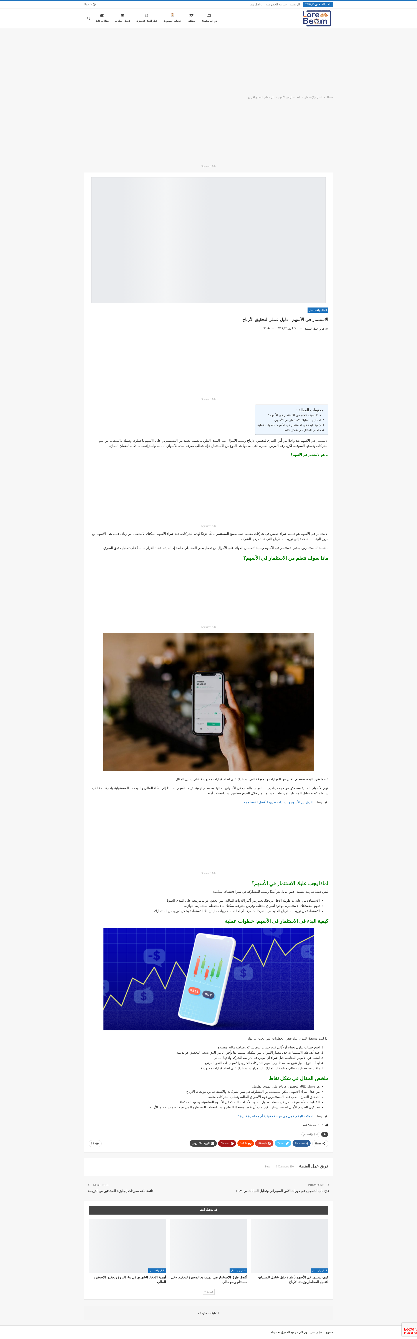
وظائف (191, 20)
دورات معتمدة (209, 20)
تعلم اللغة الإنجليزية (146, 20)
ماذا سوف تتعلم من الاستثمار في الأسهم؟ (294, 415)
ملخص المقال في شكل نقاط (302, 430)
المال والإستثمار (318, 310)
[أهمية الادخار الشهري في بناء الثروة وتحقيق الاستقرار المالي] (127, 1246)
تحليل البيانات (122, 20)
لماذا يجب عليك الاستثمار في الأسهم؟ (297, 420)
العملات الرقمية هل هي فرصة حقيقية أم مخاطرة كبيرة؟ (276, 1116)
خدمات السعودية (172, 20)
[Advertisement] (208, 60)
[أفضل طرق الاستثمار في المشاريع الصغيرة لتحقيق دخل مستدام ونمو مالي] (208, 1246)
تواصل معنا (256, 4)
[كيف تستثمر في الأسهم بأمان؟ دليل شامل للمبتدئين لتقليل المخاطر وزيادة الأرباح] (289, 1246)
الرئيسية (295, 4)
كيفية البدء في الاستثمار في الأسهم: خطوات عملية (289, 425)
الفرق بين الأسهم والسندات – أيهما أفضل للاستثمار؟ (278, 802)
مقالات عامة (102, 20)
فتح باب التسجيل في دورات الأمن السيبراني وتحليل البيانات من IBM (282, 1191)
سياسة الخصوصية (276, 4)
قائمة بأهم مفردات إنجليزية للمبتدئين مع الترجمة (121, 1191)
